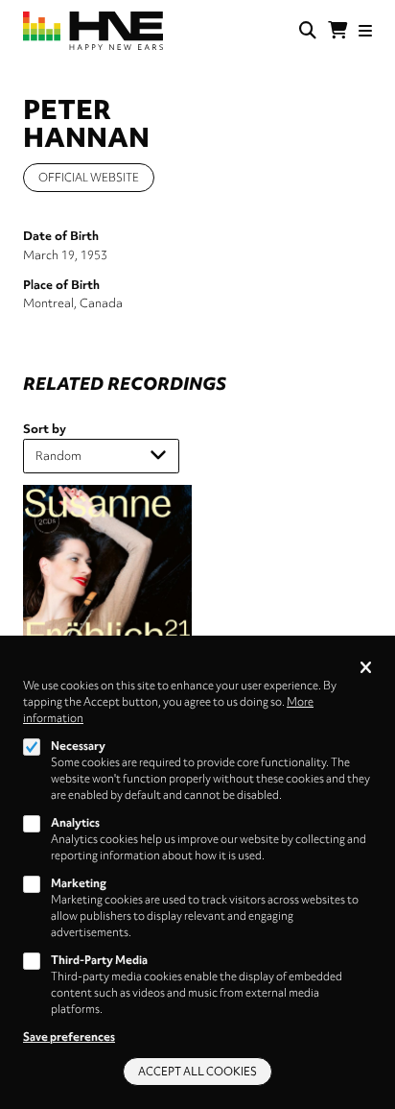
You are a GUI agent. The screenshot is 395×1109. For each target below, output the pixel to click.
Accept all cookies (197, 1071)
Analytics (75, 823)
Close (366, 669)
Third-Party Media (99, 960)
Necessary (78, 746)
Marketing (78, 883)
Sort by (44, 429)
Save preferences (69, 1037)
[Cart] (337, 30)
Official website (88, 177)
